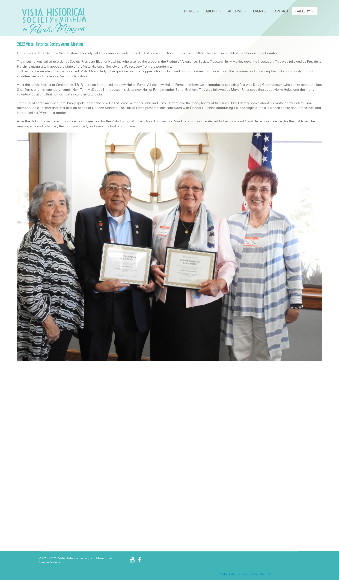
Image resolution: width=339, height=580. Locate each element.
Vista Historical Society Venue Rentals (245, 574)
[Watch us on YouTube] (132, 559)
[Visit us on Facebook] (140, 559)
